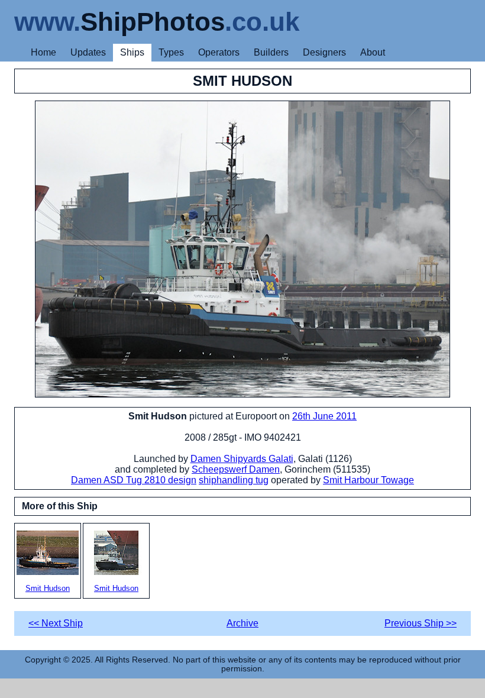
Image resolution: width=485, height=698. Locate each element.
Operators (219, 52)
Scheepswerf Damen (236, 469)
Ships (132, 52)
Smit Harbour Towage (368, 480)
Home (43, 52)
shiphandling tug (234, 480)
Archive (242, 623)
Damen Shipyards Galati (241, 459)
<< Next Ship (55, 623)
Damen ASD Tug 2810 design (133, 480)
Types (171, 52)
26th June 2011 (324, 416)
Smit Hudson (47, 588)
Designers (324, 52)
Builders (271, 52)
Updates (88, 52)
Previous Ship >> (420, 623)
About (372, 52)
